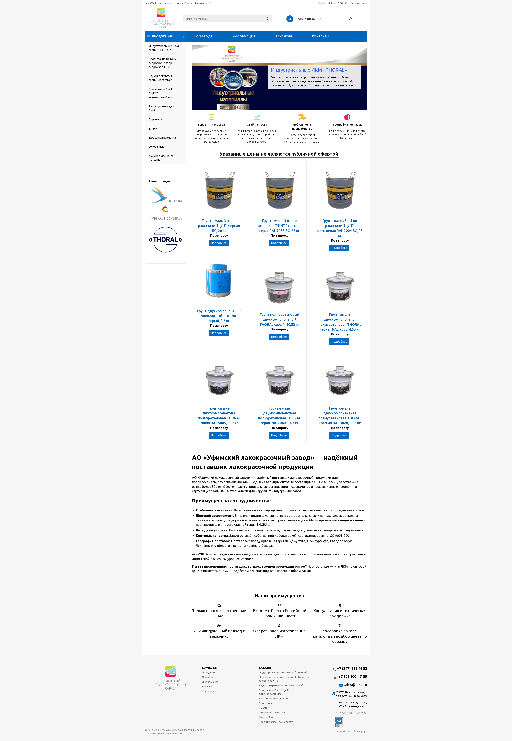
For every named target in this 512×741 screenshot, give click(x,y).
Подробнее (219, 243)
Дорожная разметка (162, 137)
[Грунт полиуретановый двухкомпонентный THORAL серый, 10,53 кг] (279, 285)
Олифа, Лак (156, 146)
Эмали (153, 128)
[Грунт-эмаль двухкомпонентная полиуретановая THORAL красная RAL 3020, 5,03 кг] (340, 379)
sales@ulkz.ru (153, 3)
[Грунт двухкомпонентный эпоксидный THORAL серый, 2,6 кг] (219, 284)
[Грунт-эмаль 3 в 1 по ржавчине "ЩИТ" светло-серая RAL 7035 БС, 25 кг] (279, 192)
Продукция (162, 36)
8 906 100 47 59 (308, 19)
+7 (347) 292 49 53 (352, 668)
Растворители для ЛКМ (161, 108)
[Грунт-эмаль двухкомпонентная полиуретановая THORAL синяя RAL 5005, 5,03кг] (219, 379)
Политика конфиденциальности (164, 733)
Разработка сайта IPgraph (351, 731)
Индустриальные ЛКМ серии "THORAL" (164, 48)
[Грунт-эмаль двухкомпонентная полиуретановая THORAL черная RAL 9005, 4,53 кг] (340, 285)
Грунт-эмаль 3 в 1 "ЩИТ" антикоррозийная (160, 93)
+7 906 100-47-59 (352, 676)
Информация (244, 36)
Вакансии (283, 36)
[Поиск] (267, 19)
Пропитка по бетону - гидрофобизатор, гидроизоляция (163, 63)
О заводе (204, 36)
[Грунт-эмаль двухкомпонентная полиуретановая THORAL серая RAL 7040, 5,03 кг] (279, 379)
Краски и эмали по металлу (161, 157)
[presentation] (198, 77)
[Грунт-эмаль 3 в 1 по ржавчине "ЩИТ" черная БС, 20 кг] (219, 192)
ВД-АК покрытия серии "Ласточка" (160, 78)
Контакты (320, 36)
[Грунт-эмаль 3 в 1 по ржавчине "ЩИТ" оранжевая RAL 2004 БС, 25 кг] (340, 192)
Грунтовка (155, 119)
